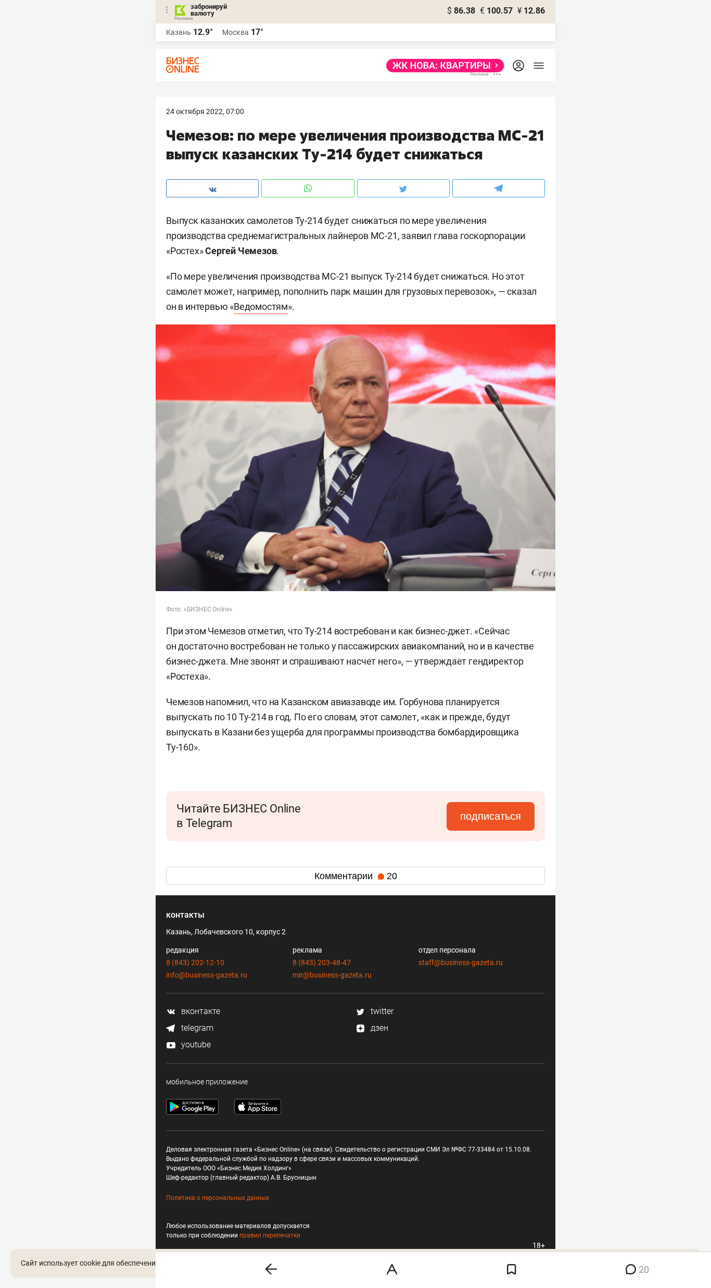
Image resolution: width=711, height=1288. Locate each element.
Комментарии (355, 876)
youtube (195, 1044)
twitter (381, 1011)
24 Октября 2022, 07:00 (205, 111)
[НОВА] (442, 65)
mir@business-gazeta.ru (332, 975)
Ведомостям (261, 306)
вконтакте (199, 1011)
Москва (235, 32)
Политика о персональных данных (217, 1198)
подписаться (490, 816)
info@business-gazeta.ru (206, 975)
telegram (196, 1028)
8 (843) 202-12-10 (195, 962)
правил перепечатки (269, 1235)
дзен (378, 1028)
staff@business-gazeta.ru (460, 962)
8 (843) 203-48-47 (322, 962)
